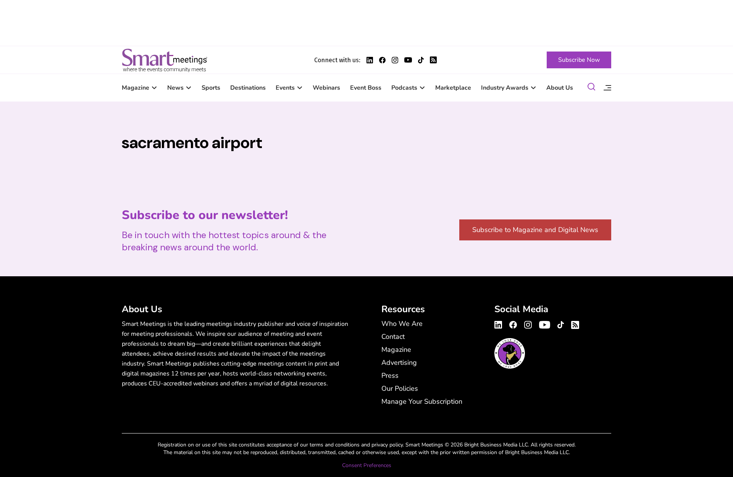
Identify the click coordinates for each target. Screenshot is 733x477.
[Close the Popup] (712, 21)
